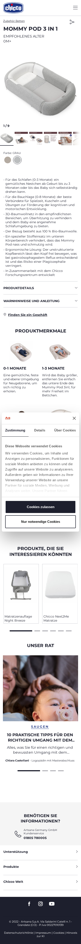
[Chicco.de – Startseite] (13, 7)
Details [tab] (39, 430)
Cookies (58, 932)
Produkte (11, 867)
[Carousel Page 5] (61, 630)
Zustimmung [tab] (15, 430)
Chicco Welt (13, 882)
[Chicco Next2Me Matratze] (60, 588)
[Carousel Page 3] (45, 630)
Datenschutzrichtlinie (18, 932)
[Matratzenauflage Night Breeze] (21, 588)
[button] (40, 88)
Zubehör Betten (14, 21)
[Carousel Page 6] (69, 630)
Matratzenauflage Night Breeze (18, 618)
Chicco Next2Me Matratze (56, 618)
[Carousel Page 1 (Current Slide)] (21, 630)
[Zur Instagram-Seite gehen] (40, 904)
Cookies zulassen (40, 507)
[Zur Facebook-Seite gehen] (29, 904)
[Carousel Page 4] (53, 630)
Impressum (43, 932)
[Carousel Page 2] (37, 630)
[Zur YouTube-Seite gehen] (51, 904)
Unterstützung (15, 852)
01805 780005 (35, 838)
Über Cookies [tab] (65, 430)
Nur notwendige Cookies (40, 522)
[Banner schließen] (74, 418)
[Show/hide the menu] (75, 8)
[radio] (7, 160)
